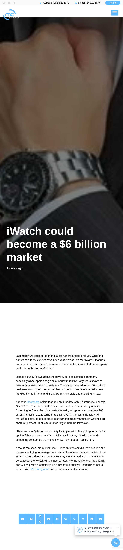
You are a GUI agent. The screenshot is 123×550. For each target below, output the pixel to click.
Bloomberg (33, 401)
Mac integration (40, 469)
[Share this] (31, 519)
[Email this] (23, 519)
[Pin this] (57, 519)
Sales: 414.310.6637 (88, 3)
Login (113, 2)
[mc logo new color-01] (34, 7)
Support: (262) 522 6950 (56, 3)
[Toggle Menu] (114, 12)
